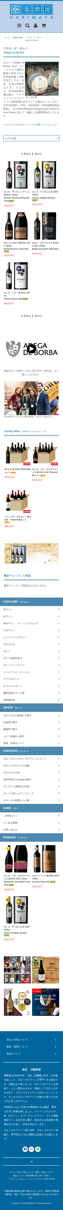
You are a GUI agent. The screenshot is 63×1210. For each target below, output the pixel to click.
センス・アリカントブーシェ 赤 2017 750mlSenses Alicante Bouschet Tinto (17, 196)
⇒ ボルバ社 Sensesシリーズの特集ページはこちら (30, 124)
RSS (46, 1179)
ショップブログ (35, 1179)
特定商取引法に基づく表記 (37, 1176)
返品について (18, 1176)
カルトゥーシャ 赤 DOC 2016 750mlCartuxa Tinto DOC (45, 878)
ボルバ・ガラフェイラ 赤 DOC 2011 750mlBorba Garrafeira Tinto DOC (45, 246)
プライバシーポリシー (18, 1179)
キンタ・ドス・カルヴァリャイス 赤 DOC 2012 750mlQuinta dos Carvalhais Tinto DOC (17, 880)
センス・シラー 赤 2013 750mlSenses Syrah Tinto (17, 296)
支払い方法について (25, 1172)
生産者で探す (18, 38)
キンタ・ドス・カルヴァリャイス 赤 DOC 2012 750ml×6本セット (45, 472)
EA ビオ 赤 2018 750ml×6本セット (17, 470)
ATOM (51, 1179)
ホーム (6, 38)
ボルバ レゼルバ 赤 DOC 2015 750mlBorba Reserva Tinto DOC (17, 246)
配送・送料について (44, 1172)
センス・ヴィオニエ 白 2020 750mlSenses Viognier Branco (45, 195)
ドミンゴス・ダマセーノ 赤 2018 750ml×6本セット (18, 518)
